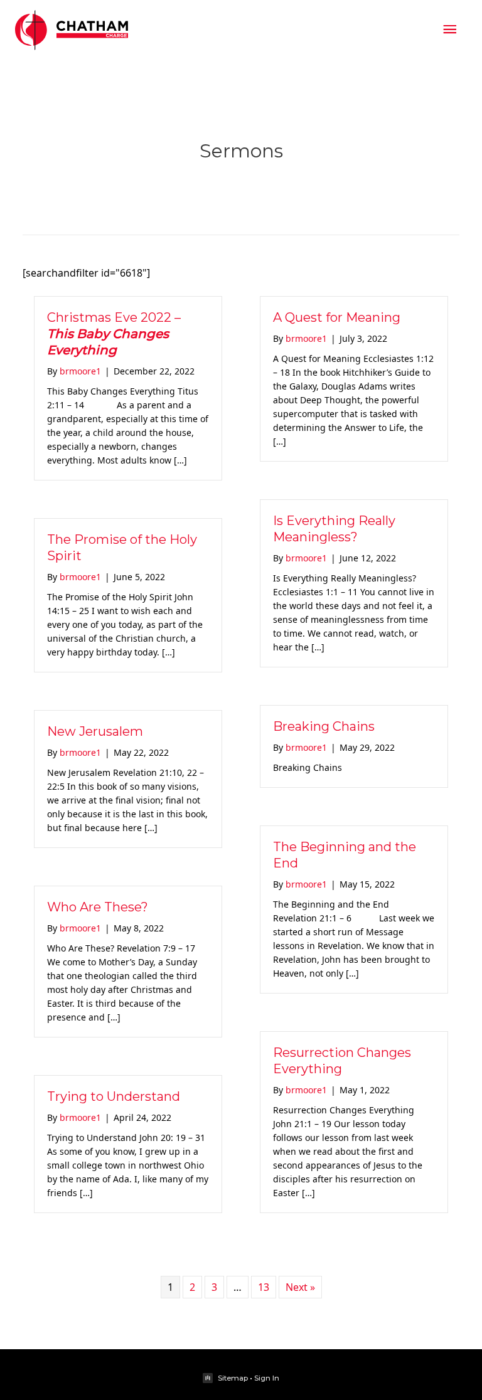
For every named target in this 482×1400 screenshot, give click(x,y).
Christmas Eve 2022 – (114, 334)
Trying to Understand (113, 1096)
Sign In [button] (266, 1378)
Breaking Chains (324, 726)
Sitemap (233, 1378)
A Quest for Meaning (336, 317)
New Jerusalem (95, 731)
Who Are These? (97, 907)
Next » (300, 1287)
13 (263, 1287)
